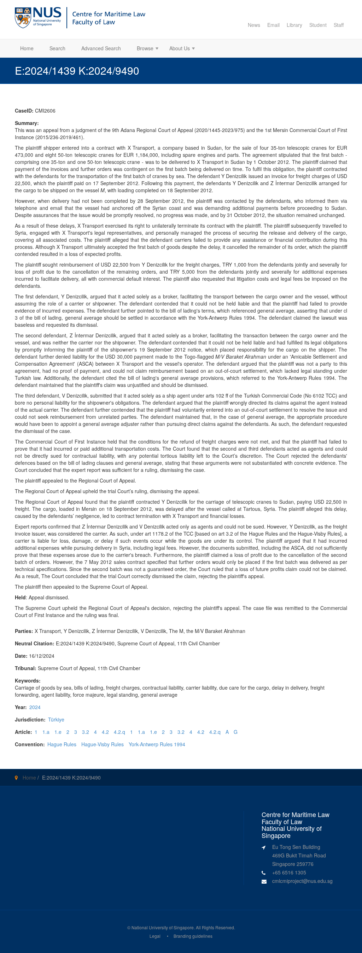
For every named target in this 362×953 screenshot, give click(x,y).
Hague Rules (61, 744)
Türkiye (56, 719)
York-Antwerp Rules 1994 (157, 744)
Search (57, 48)
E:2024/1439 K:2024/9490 (71, 777)
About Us (177, 49)
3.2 (85, 731)
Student (318, 24)
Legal (155, 936)
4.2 (105, 731)
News (254, 24)
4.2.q (119, 731)
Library (294, 24)
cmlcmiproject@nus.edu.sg (302, 880)
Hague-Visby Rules (102, 744)
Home (27, 48)
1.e (58, 731)
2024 (35, 707)
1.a (45, 731)
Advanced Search (101, 48)
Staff (339, 24)
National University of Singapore (163, 927)
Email (273, 24)
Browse (142, 49)
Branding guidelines (193, 936)
